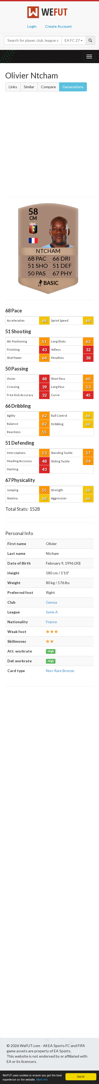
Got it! (80, 1076)
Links (13, 87)
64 (44, 357)
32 (88, 349)
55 (44, 431)
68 (44, 320)
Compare (48, 87)
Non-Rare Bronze (60, 670)
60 (88, 378)
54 (88, 460)
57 (88, 452)
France (51, 622)
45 (88, 394)
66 (88, 415)
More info (42, 1079)
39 (44, 386)
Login (31, 26)
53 (88, 386)
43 (44, 349)
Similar (29, 87)
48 (44, 378)
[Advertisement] (49, 145)
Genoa (51, 602)
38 (88, 357)
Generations (73, 87)
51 (44, 341)
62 (88, 341)
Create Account (58, 26)
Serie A (52, 612)
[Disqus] (49, 863)
